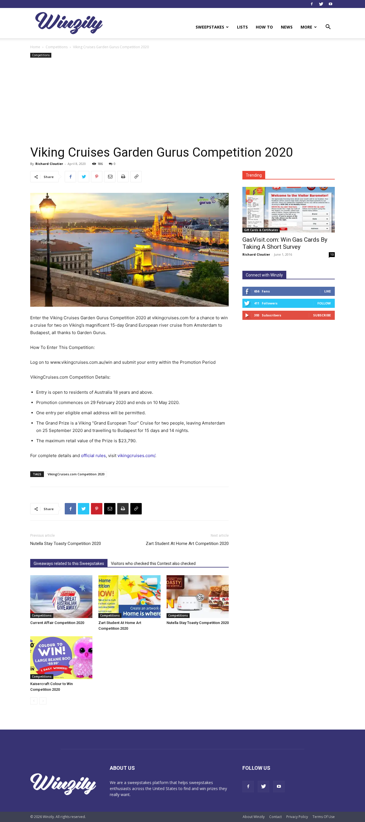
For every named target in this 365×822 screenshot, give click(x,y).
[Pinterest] (96, 176)
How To (264, 27)
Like (327, 291)
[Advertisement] (182, 102)
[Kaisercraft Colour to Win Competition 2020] (61, 657)
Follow (324, 303)
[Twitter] (321, 4)
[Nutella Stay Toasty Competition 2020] (198, 596)
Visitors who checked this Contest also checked (153, 563)
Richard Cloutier (49, 163)
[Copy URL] (136, 176)
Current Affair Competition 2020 (57, 623)
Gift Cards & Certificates (261, 230)
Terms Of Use (324, 816)
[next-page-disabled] (42, 700)
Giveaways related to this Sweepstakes (69, 563)
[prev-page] (33, 700)
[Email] (109, 176)
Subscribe (322, 315)
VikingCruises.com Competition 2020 (76, 474)
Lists (242, 27)
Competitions (57, 47)
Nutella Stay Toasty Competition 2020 (65, 543)
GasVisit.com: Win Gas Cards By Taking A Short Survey (284, 243)
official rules (93, 455)
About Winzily (254, 816)
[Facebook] (311, 4)
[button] (328, 27)
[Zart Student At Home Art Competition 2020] (129, 596)
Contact (275, 816)
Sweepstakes (210, 27)
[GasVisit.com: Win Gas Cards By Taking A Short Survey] (288, 210)
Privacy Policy (297, 816)
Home (35, 47)
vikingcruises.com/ (136, 455)
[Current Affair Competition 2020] (61, 596)
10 (332, 255)
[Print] (123, 176)
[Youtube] (330, 4)
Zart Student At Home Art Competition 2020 (187, 543)
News (287, 27)
